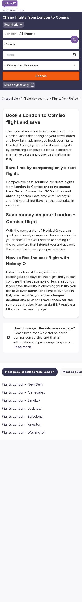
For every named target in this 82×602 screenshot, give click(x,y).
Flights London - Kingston (21, 424)
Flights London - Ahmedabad (23, 392)
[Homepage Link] (13, 4)
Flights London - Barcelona (22, 416)
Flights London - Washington (24, 432)
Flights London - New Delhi (22, 384)
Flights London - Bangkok (21, 400)
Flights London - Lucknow (21, 408)
